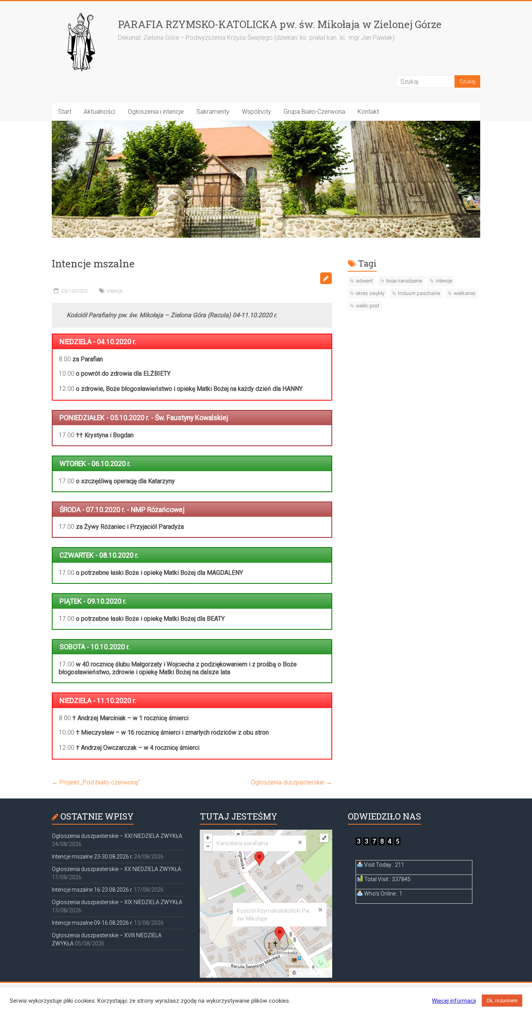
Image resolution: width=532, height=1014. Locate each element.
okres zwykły (370, 293)
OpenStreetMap (313, 973)
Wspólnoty (256, 111)
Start (64, 111)
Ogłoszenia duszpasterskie (291, 782)
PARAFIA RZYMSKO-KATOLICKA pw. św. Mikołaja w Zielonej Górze (280, 24)
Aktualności (99, 111)
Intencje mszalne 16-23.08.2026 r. (92, 890)
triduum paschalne (419, 293)
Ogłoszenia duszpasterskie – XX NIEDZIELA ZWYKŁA (116, 869)
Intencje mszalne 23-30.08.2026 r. (92, 856)
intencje (114, 291)
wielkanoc (465, 293)
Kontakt (368, 111)
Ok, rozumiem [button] (502, 1000)
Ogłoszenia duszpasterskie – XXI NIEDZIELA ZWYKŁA (117, 836)
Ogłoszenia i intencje (156, 111)
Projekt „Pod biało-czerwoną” (96, 782)
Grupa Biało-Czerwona (314, 111)
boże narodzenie (404, 281)
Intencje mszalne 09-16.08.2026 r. (92, 923)
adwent (364, 281)
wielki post (367, 306)
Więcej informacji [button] (454, 1000)
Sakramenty (212, 111)
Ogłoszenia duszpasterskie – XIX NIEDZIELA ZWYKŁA (117, 902)
